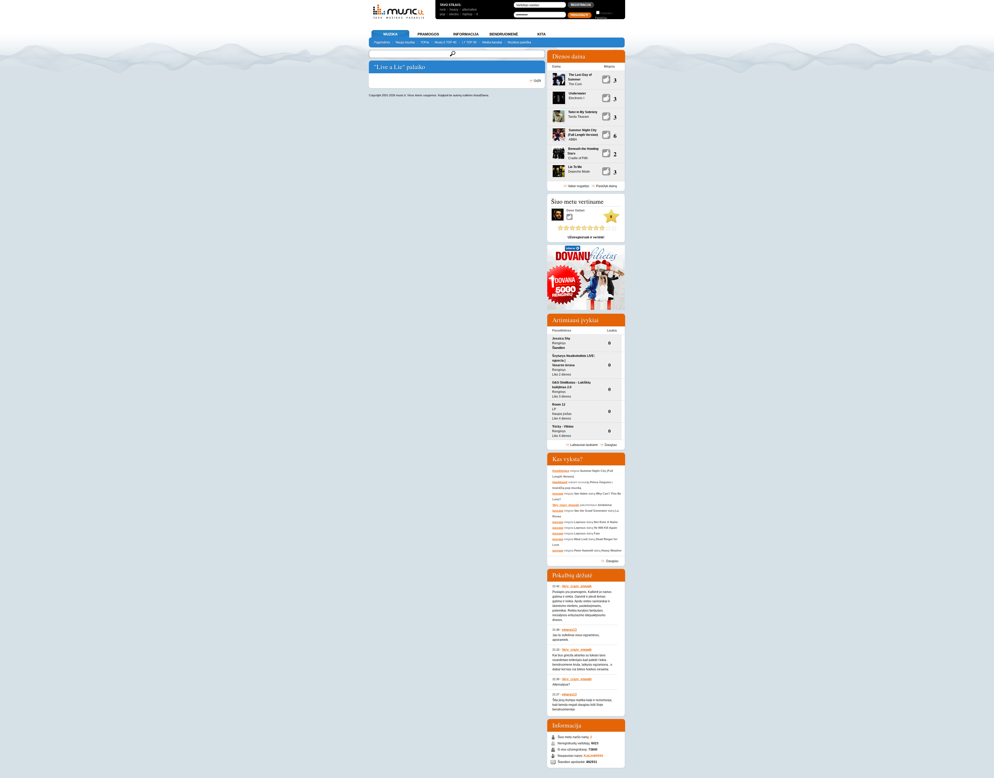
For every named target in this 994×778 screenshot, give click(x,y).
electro (454, 14)
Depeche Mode (579, 171)
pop (442, 14)
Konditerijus (560, 470)
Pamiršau (601, 17)
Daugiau (611, 445)
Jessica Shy (561, 338)
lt (477, 14)
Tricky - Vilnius (563, 426)
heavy (454, 9)
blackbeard (559, 482)
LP (554, 409)
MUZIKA (390, 34)
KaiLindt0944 (593, 756)
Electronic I (576, 98)
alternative (469, 9)
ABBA (573, 139)
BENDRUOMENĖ (503, 34)
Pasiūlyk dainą (606, 186)
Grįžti (537, 81)
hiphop (467, 14)
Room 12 (558, 404)
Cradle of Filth (578, 158)
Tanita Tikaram (578, 117)
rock (443, 9)
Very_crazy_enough (565, 505)
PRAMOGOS (428, 34)
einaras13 (569, 630)
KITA (541, 34)
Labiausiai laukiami (584, 445)
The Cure (575, 84)
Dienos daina (568, 56)
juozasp (557, 493)
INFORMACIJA (466, 34)
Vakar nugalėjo (578, 186)
